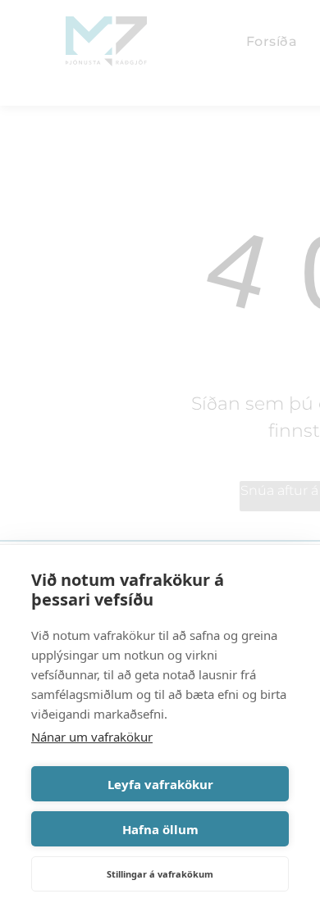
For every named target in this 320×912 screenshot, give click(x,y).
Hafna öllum (160, 829)
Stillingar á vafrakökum (160, 874)
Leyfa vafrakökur (160, 784)
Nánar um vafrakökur (92, 736)
